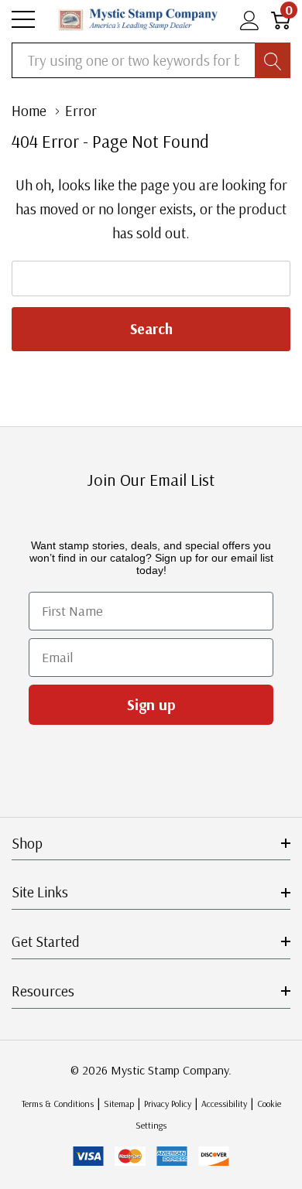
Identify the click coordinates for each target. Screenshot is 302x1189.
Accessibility (224, 1103)
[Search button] (272, 60)
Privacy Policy (167, 1103)
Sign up (151, 704)
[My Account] (249, 20)
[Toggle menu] (23, 19)
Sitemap (119, 1103)
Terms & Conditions (58, 1103)
